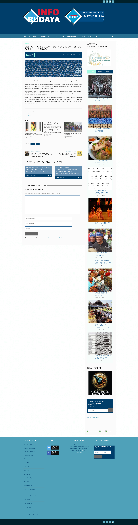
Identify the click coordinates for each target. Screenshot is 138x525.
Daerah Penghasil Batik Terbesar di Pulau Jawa (101, 294)
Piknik (24, 481)
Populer (92, 71)
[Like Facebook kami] (49, 453)
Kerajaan (29, 503)
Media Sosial (26, 478)
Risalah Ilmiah (26, 485)
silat (37, 143)
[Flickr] (107, 1)
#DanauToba (26, 445)
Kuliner (28, 507)
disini (83, 450)
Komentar (108, 71)
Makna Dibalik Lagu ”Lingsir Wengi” (102, 99)
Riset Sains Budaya (28, 489)
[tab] (91, 71)
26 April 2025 (31, 175)
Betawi (29, 115)
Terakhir (100, 71)
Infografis (25, 474)
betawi (33, 143)
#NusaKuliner (26, 455)
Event (24, 470)
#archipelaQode (30, 451)
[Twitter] (110, 1)
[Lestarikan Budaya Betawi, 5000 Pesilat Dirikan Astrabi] (53, 68)
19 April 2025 (61, 177)
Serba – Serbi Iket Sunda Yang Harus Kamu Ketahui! (101, 254)
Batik (28, 499)
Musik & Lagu (30, 511)
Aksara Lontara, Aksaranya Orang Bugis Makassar (101, 192)
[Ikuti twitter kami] (49, 448)
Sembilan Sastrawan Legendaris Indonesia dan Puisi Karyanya (103, 262)
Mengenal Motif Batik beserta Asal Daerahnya (103, 130)
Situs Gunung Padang (32, 514)
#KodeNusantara (27, 448)
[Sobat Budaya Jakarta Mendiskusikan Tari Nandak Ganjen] (34, 127)
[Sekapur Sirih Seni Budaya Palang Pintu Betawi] (73, 127)
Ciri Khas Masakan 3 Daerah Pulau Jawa (102, 161)
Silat (29, 114)
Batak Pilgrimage (30, 495)
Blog (24, 466)
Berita (27, 43)
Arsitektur (29, 492)
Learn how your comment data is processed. (56, 238)
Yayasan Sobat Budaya (41, 522)
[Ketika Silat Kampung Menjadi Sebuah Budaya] (54, 129)
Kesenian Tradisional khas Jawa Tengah (103, 223)
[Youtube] (113, 1)
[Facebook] (104, 1)
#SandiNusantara (27, 459)
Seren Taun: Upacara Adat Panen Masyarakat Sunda (102, 325)
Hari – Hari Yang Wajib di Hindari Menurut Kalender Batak (103, 357)
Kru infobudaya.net (78, 452)
